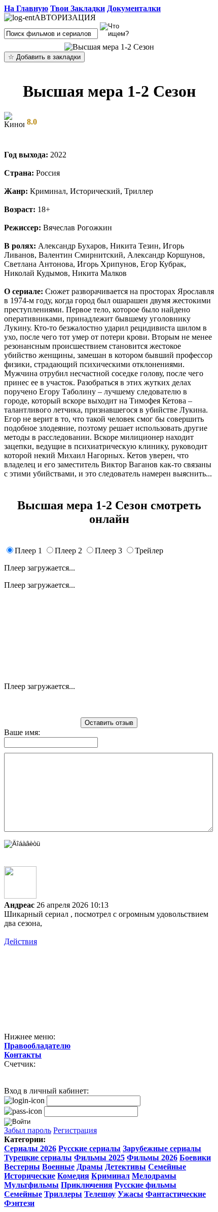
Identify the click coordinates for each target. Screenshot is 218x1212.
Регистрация (75, 1130)
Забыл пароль (27, 1130)
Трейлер (149, 550)
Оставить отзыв (109, 722)
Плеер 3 (108, 550)
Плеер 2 (68, 550)
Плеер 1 (28, 550)
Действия (20, 941)
